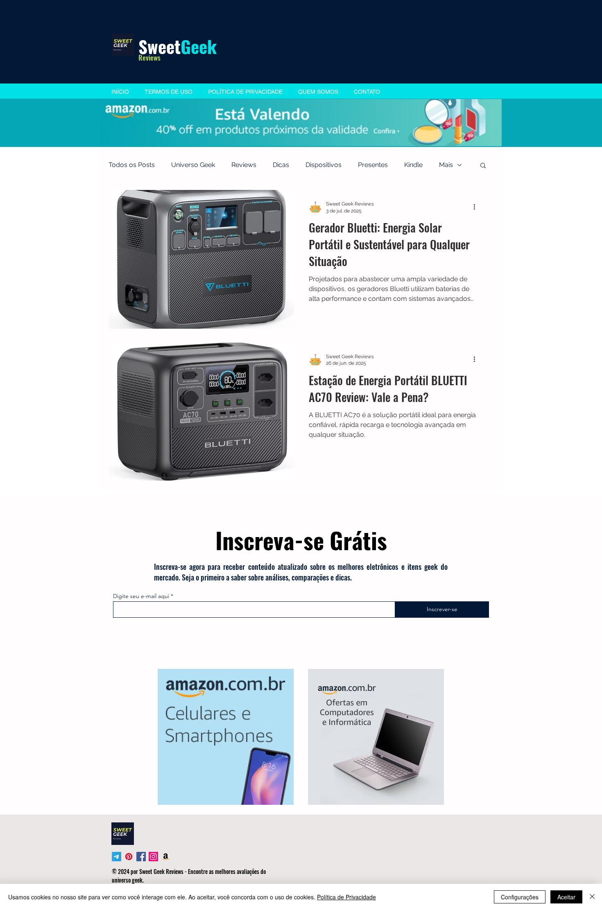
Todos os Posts (132, 165)
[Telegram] (116, 856)
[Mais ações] (477, 207)
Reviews (243, 165)
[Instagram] (153, 856)
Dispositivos (324, 165)
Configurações (520, 897)
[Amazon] (165, 856)
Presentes (373, 165)
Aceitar (566, 897)
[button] (483, 166)
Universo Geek (193, 165)
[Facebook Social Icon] (141, 856)
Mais (446, 165)
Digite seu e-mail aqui (141, 596)
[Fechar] (592, 896)
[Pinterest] (129, 856)
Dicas (281, 165)
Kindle (413, 165)
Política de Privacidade (346, 897)
